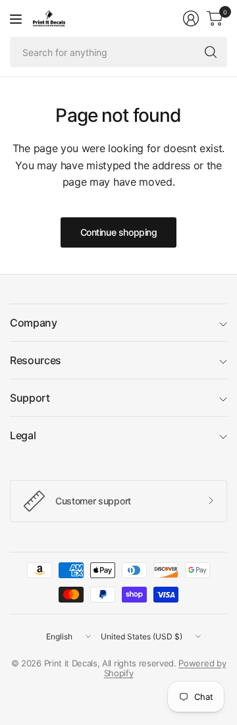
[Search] (210, 52)
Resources (35, 360)
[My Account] (191, 18)
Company (33, 322)
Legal (23, 435)
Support (30, 397)
